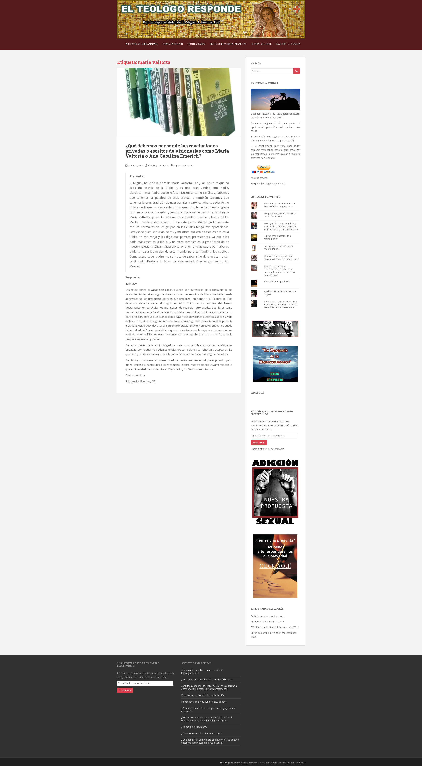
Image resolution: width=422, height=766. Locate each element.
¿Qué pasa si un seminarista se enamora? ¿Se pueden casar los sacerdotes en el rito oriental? (281, 304)
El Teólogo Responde (230, 762)
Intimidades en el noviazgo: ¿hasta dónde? (278, 247)
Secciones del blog (261, 44)
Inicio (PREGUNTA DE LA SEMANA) (141, 44)
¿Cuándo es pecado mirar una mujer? (280, 293)
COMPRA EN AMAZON (172, 44)
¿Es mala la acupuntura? (276, 281)
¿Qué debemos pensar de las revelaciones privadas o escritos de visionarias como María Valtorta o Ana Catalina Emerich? (177, 151)
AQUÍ (290, 140)
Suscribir (259, 442)
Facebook (257, 392)
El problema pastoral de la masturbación (278, 237)
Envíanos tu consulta (288, 44)
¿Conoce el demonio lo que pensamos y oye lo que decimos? (281, 257)
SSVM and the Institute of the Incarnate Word (275, 627)
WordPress (300, 762)
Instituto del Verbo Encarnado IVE (228, 44)
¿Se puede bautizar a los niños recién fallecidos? (280, 215)
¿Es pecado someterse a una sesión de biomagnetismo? (279, 205)
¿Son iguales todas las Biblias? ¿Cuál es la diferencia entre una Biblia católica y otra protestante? (282, 226)
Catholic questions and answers (268, 616)
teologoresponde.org (288, 113)
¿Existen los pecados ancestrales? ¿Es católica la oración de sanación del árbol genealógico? (279, 270)
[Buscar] (296, 71)
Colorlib (273, 762)
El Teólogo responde (158, 165)
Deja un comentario (183, 165)
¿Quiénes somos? (196, 44)
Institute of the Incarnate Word (267, 621)
